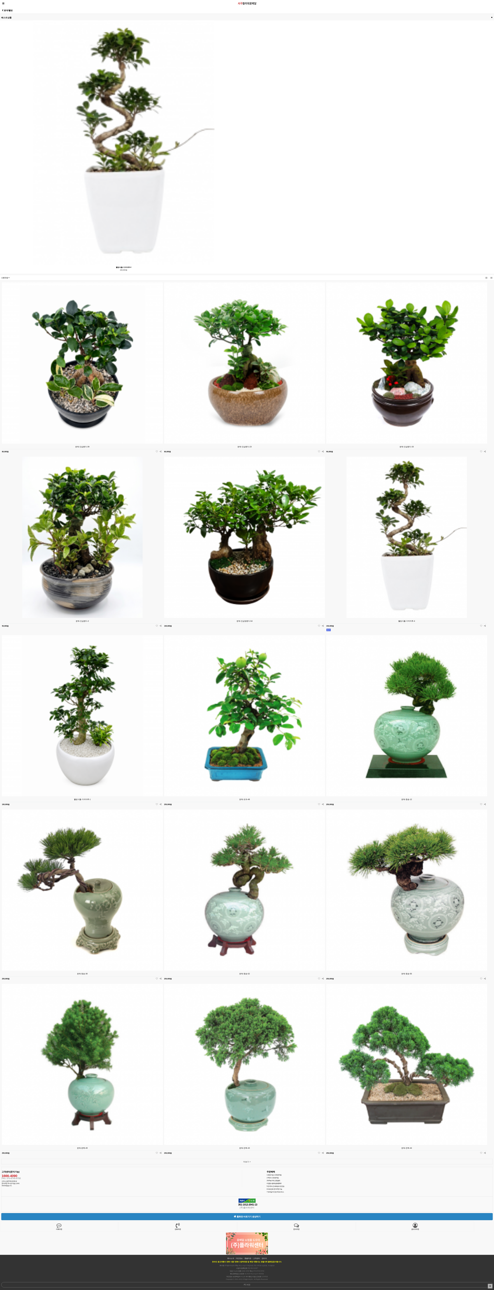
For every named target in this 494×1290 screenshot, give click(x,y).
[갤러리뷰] (491, 277)
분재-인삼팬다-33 (407, 447)
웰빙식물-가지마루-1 (82, 799)
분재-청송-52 (244, 974)
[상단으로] (490, 1286)
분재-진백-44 (406, 1148)
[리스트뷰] (486, 277)
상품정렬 (4, 278)
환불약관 (248, 1258)
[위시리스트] (156, 451)
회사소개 (230, 1258)
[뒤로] (2, 10)
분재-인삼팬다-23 (244, 447)
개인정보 (239, 1258)
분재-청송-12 (406, 799)
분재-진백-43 (244, 1148)
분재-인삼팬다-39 (82, 447)
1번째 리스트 (491, 17)
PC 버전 (247, 1285)
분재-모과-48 (244, 799)
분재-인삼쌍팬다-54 (245, 621)
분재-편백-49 (82, 1148)
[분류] (3, 3)
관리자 (264, 1258)
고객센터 (256, 1258)
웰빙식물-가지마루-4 (123, 267)
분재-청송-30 (82, 974)
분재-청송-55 (406, 974)
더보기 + (247, 1162)
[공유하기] (160, 451)
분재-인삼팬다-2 (82, 621)
